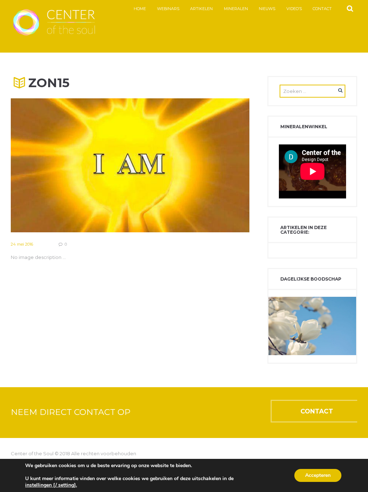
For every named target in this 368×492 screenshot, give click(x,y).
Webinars (168, 8)
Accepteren (318, 475)
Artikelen (201, 8)
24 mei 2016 (22, 244)
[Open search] (349, 8)
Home (140, 8)
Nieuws (267, 8)
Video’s (294, 8)
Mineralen (236, 8)
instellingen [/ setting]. (51, 485)
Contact (322, 8)
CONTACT (316, 411)
